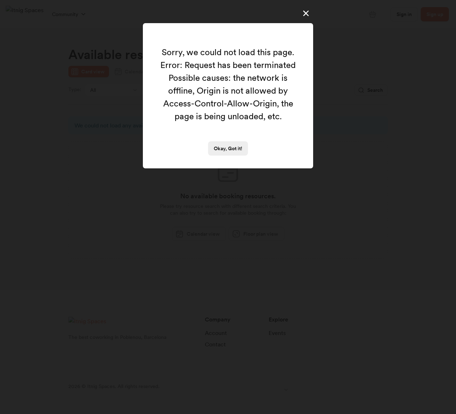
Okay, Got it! (228, 148)
